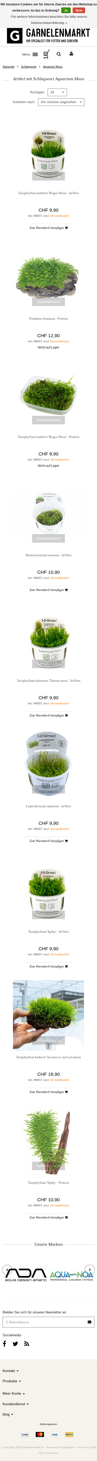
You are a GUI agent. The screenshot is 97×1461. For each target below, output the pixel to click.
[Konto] (71, 54)
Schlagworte (28, 66)
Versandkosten (59, 215)
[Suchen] (59, 54)
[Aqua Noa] (71, 1275)
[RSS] (26, 1343)
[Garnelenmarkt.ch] (48, 35)
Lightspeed (68, 1447)
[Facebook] (4, 1343)
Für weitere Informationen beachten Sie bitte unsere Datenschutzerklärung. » (49, 20)
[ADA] (25, 1275)
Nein (79, 10)
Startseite (8, 66)
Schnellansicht (48, 176)
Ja (66, 10)
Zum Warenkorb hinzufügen (47, 228)
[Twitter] (15, 1343)
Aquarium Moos (53, 66)
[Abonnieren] (48, 1320)
